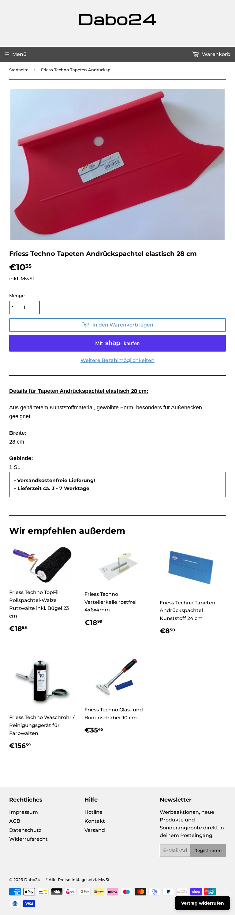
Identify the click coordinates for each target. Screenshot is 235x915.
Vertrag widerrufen (202, 903)
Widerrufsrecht (28, 839)
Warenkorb (215, 54)
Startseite (18, 69)
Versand (94, 830)
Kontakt (94, 821)
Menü (19, 54)
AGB (14, 821)
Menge (17, 295)
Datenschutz (25, 830)
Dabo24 (32, 879)
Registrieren (208, 850)
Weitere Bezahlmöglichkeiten (117, 360)
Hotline (93, 812)
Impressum (23, 812)
